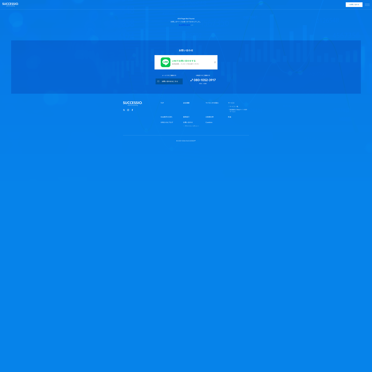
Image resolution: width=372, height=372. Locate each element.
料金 (229, 117)
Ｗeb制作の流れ (166, 117)
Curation (209, 122)
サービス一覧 (234, 106)
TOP (162, 103)
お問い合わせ (188, 122)
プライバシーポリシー (192, 126)
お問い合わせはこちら (170, 81)
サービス (231, 103)
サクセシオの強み (212, 103)
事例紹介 (186, 117)
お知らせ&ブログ (167, 122)
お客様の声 (210, 117)
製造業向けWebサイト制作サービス (238, 111)
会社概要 (186, 103)
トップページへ (184, 25)
